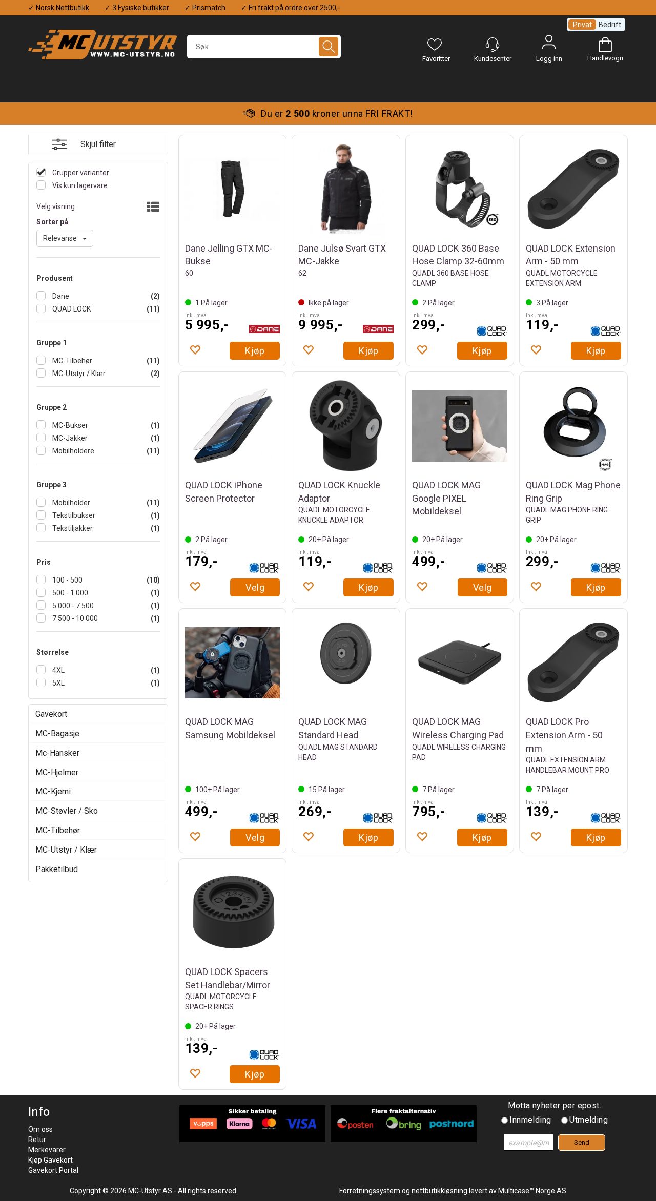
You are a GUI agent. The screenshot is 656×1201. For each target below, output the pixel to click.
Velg (254, 587)
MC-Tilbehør (71, 361)
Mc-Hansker (57, 753)
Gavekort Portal (53, 1170)
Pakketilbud (56, 869)
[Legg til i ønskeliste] (194, 349)
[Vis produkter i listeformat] (152, 207)
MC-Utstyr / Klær (78, 373)
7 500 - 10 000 (74, 618)
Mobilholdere (72, 451)
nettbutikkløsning (439, 1191)
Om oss (40, 1129)
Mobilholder (70, 503)
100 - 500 (67, 580)
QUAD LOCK (71, 309)
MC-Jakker (69, 438)
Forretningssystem (369, 1191)
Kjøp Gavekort (50, 1160)
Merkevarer (47, 1150)
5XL (58, 683)
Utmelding (588, 1120)
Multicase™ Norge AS (532, 1191)
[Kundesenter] (492, 44)
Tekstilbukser (73, 515)
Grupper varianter (80, 173)
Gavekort (51, 714)
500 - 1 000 (69, 593)
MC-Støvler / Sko (66, 811)
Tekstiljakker (72, 528)
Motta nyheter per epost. (554, 1105)
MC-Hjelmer (56, 772)
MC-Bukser (69, 425)
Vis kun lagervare (79, 185)
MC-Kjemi (53, 791)
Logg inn (549, 44)
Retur (37, 1139)
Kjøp (254, 350)
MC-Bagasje (57, 733)
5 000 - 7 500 (72, 606)
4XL (58, 670)
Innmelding (530, 1120)
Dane (60, 296)
